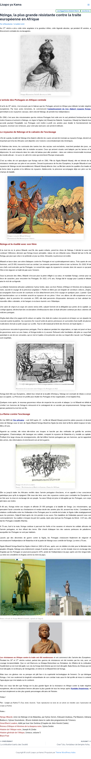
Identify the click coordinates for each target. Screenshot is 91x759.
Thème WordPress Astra (65, 752)
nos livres (86, 11)
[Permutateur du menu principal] (88, 4)
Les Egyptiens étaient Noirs (68, 11)
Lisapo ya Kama (10, 4)
